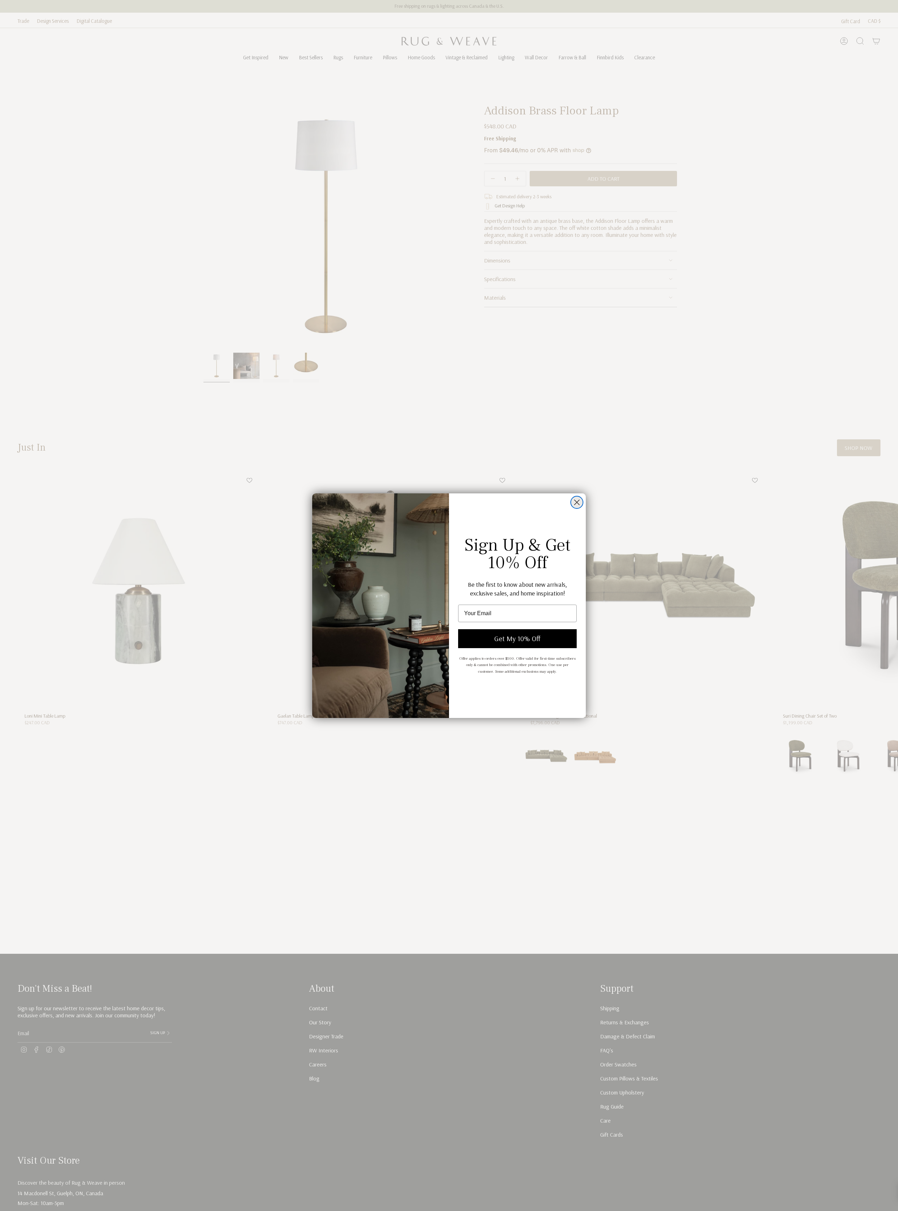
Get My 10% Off (517, 638)
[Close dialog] (577, 502)
